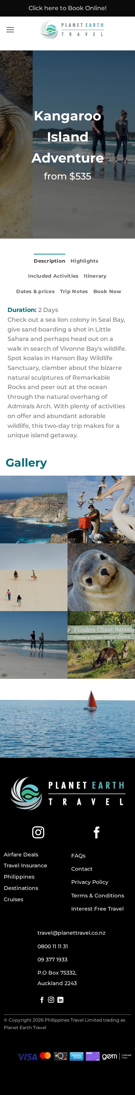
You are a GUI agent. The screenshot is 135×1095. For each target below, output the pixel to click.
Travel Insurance (25, 865)
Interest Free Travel (97, 909)
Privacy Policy (89, 882)
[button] (10, 29)
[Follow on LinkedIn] (60, 1000)
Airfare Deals (21, 855)
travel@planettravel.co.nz (71, 933)
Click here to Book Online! (67, 8)
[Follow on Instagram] (38, 833)
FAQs (78, 856)
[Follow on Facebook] (97, 833)
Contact (82, 869)
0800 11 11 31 (53, 946)
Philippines (19, 877)
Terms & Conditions (97, 896)
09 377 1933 (53, 960)
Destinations (21, 888)
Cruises (13, 899)
